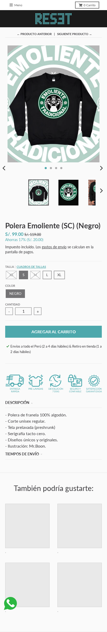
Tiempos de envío (22, 454)
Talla (25, 266)
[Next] (101, 168)
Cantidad (12, 304)
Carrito (90, 5)
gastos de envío (54, 247)
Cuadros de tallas (31, 266)
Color (10, 285)
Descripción (17, 402)
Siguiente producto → (74, 34)
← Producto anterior (34, 34)
